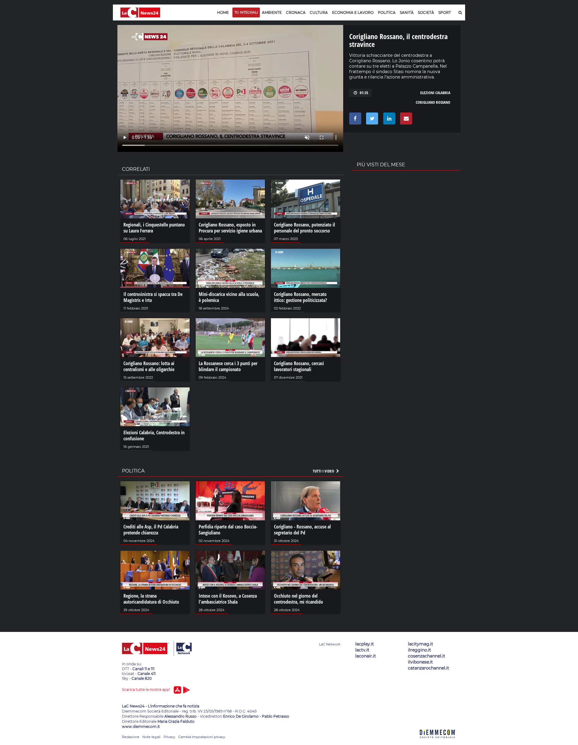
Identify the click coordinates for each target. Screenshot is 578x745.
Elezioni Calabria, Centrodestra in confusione (154, 435)
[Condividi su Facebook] (354, 120)
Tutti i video (324, 471)
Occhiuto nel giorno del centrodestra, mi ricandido (298, 599)
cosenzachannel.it (426, 656)
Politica (387, 12)
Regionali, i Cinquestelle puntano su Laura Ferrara (154, 227)
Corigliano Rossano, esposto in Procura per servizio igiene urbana (230, 227)
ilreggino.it (419, 650)
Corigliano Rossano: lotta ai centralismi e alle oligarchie (148, 366)
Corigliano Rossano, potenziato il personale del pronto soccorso (304, 227)
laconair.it (365, 656)
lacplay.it (364, 644)
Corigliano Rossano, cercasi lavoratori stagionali (299, 366)
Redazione (130, 737)
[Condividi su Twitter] (371, 120)
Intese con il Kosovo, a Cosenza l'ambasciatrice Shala (228, 599)
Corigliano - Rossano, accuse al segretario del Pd (302, 529)
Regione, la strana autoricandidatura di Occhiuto (151, 599)
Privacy (169, 737)
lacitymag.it (420, 644)
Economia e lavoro (353, 12)
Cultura (319, 12)
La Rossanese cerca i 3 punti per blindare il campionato (228, 366)
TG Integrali (246, 12)
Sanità (407, 12)
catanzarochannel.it (428, 668)
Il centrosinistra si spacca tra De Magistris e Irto (152, 297)
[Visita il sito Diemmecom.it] (438, 741)
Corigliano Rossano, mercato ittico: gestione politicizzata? (300, 297)
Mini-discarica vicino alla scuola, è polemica (229, 297)
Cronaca (296, 12)
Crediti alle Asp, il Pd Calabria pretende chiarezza (150, 529)
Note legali (151, 737)
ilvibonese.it (420, 662)
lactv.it (362, 650)
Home (223, 12)
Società (426, 12)
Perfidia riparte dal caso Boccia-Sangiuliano (228, 529)
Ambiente (272, 12)
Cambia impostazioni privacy (201, 737)
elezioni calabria (435, 92)
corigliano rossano (433, 102)
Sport (444, 12)
